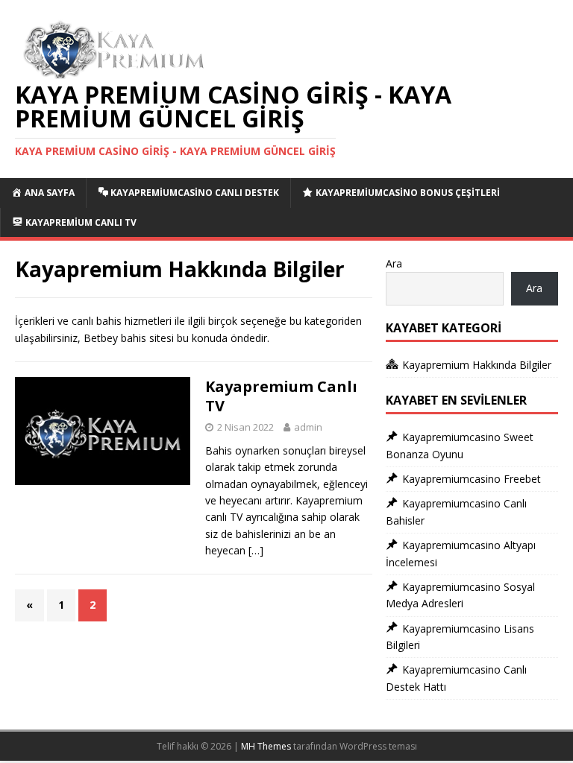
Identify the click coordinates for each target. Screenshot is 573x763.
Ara (394, 263)
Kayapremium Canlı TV (281, 396)
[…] (255, 550)
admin (308, 427)
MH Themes (266, 746)
